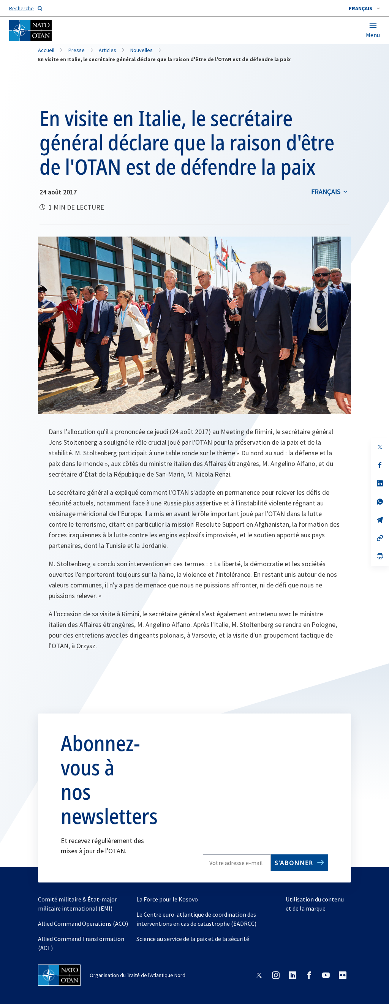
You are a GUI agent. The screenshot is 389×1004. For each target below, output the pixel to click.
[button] (364, 8)
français (325, 191)
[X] (380, 447)
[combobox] (364, 8)
